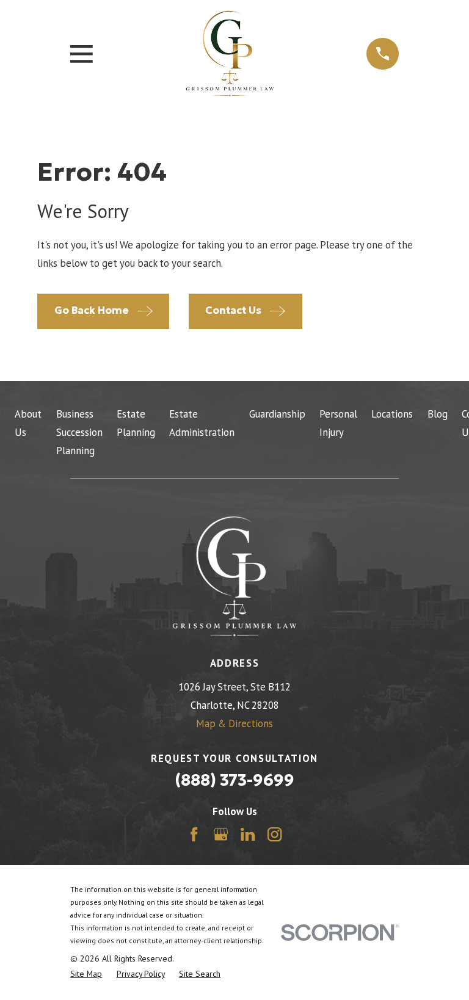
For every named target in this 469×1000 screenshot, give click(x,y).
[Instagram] (274, 834)
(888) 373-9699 (234, 780)
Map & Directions (234, 723)
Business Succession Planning (79, 432)
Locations (392, 414)
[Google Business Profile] (221, 834)
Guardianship (277, 414)
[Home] (230, 53)
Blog (437, 414)
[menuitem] (86, 974)
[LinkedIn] (248, 834)
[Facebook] (194, 834)
